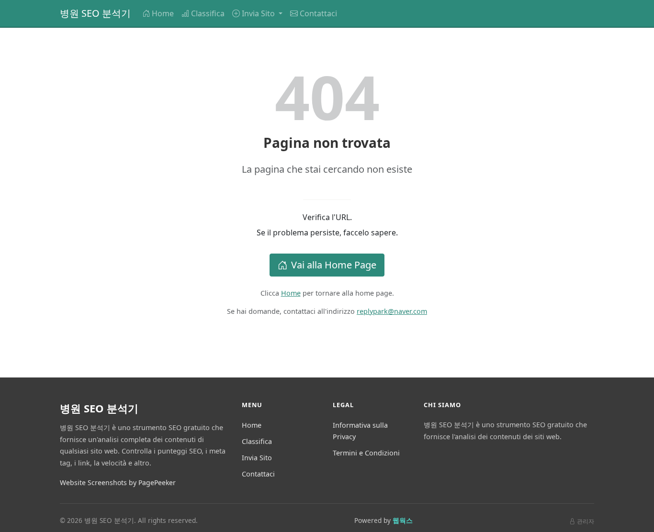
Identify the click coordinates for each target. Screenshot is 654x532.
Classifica (208, 13)
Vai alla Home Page (333, 264)
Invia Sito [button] (259, 13)
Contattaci (318, 13)
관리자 (585, 521)
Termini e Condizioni (366, 452)
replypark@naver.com (392, 311)
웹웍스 (403, 520)
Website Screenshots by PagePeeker (118, 482)
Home (163, 13)
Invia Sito (257, 457)
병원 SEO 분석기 (95, 13)
